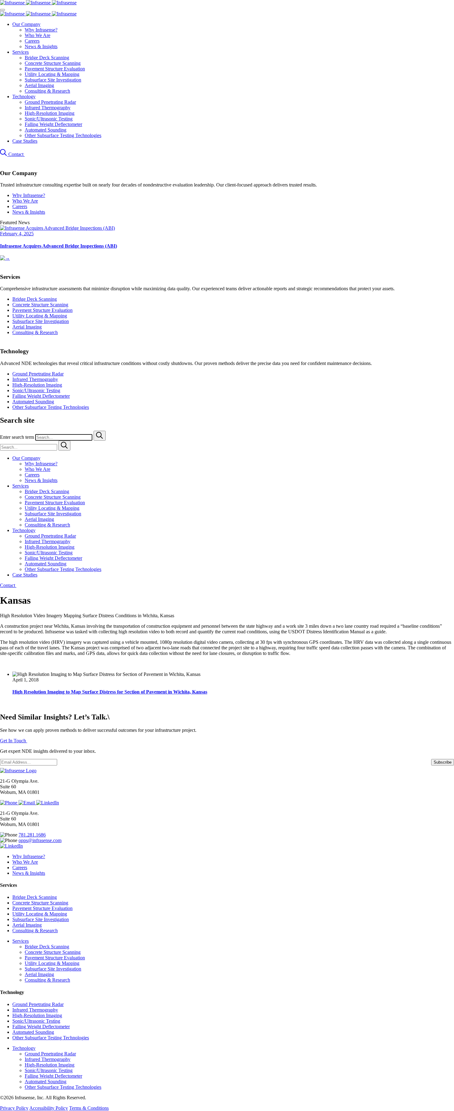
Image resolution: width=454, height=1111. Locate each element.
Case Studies (24, 141)
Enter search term (17, 437)
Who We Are (37, 35)
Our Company (26, 24)
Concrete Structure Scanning (53, 63)
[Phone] (9, 802)
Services (20, 52)
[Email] (27, 802)
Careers (32, 41)
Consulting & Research (47, 91)
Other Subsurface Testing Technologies (63, 135)
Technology (24, 96)
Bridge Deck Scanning (47, 57)
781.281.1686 (32, 834)
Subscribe (443, 762)
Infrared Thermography (47, 107)
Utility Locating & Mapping (52, 74)
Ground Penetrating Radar (50, 102)
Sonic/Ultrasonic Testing (49, 118)
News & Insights (41, 46)
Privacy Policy (14, 1108)
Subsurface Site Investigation (53, 79)
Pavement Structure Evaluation (55, 68)
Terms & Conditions (89, 1108)
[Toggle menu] (2, 10)
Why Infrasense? (41, 29)
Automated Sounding (45, 129)
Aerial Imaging (39, 85)
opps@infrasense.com (40, 840)
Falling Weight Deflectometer (53, 124)
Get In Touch (13, 740)
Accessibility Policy (48, 1108)
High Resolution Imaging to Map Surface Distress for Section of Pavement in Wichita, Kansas (109, 691)
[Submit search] (100, 436)
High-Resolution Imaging (49, 113)
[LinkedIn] (47, 802)
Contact (16, 154)
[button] (4, 154)
